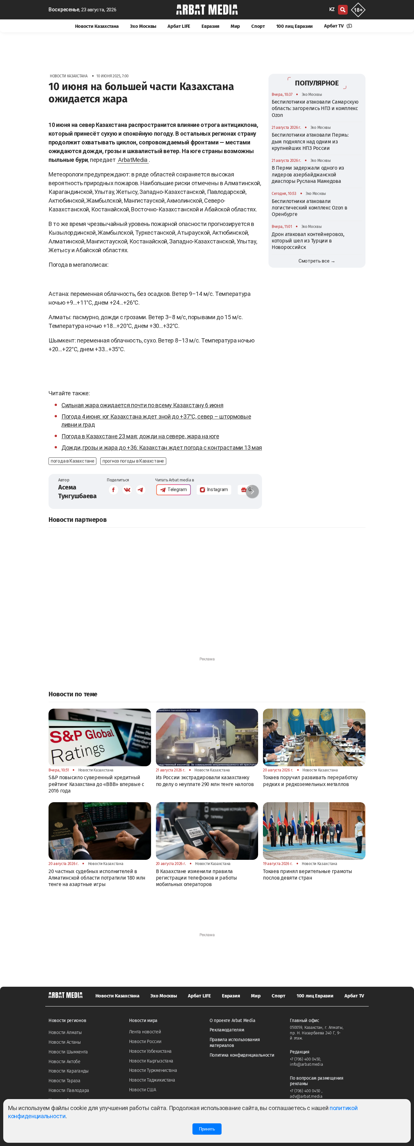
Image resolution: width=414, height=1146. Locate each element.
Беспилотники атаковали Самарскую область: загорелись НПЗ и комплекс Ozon (315, 108)
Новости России (145, 1041)
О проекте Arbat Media (233, 1020)
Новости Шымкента (68, 1052)
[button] (252, 491)
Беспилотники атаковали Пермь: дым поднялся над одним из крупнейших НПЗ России (310, 141)
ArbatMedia (132, 159)
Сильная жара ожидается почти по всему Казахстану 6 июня (142, 405)
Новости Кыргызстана (151, 1061)
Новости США (142, 1090)
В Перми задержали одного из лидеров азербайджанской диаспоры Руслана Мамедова (308, 174)
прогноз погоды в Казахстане (133, 461)
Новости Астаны (65, 1042)
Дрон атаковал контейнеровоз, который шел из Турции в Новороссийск (308, 241)
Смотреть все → (317, 261)
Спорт (258, 26)
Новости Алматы (65, 1032)
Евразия (210, 26)
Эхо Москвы (143, 26)
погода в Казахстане (72, 461)
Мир (235, 26)
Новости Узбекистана (150, 1051)
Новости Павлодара (69, 1090)
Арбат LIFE (179, 26)
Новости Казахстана (97, 26)
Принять (207, 1129)
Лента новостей (145, 1032)
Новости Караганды (69, 1071)
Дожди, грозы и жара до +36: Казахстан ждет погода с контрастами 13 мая (161, 447)
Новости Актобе (65, 1061)
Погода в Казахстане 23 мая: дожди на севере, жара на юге (140, 436)
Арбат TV (334, 26)
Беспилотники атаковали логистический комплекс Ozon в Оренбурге (309, 208)
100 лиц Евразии (294, 26)
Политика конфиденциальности (242, 1055)
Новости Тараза (65, 1081)
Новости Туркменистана (153, 1070)
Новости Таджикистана (152, 1080)
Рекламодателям (227, 1030)
